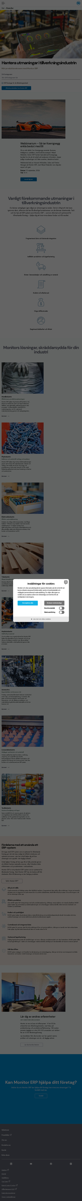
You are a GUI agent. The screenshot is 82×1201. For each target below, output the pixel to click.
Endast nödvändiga (54, 603)
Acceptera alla (27, 603)
